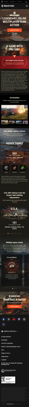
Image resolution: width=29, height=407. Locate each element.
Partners (4, 340)
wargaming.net (8, 371)
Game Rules (4, 356)
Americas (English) (10, 331)
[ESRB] (8, 379)
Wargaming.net (10, 403)
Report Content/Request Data (10, 346)
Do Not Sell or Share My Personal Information (11, 364)
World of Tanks (7, 6)
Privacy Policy (5, 353)
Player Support (6, 337)
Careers (3, 360)
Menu (27, 6)
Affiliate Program (7, 343)
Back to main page (6, 10)
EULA (2, 350)
